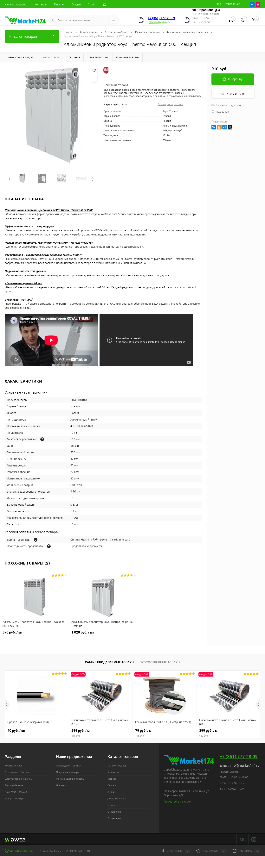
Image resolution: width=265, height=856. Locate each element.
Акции (91, 4)
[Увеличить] (51, 115)
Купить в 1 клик (235, 93)
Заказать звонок (159, 22)
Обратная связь (21, 850)
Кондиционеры (13, 765)
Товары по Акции (14, 798)
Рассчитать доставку (229, 105)
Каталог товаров (15, 4)
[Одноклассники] (219, 127)
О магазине (114, 811)
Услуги (111, 805)
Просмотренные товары (159, 662)
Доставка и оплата (118, 798)
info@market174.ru (244, 765)
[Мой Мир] (224, 127)
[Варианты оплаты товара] (35, 540)
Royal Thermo (170, 111)
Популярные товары (68, 772)
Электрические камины (18, 778)
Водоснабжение (14, 785)
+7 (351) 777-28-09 (161, 18)
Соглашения (114, 818)
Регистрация (232, 3)
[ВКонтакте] (213, 127)
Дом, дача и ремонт (16, 791)
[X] (230, 127)
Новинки (61, 785)
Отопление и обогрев (17, 772)
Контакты (41, 4)
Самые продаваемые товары (109, 662)
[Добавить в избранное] (94, 70)
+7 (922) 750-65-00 (49, 850)
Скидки (76, 4)
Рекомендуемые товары (70, 778)
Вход (218, 3)
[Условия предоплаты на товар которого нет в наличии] (49, 546)
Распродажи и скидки (68, 765)
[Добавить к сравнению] (94, 79)
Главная (59, 4)
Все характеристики (170, 104)
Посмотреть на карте (177, 801)
